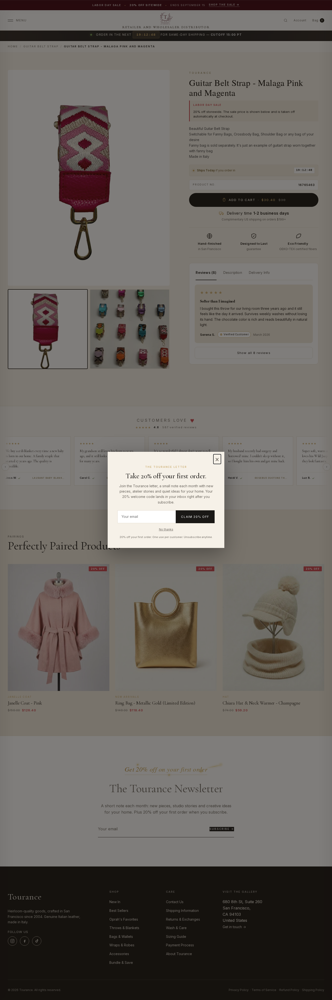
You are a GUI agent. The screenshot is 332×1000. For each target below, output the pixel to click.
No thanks (166, 529)
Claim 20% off (195, 517)
